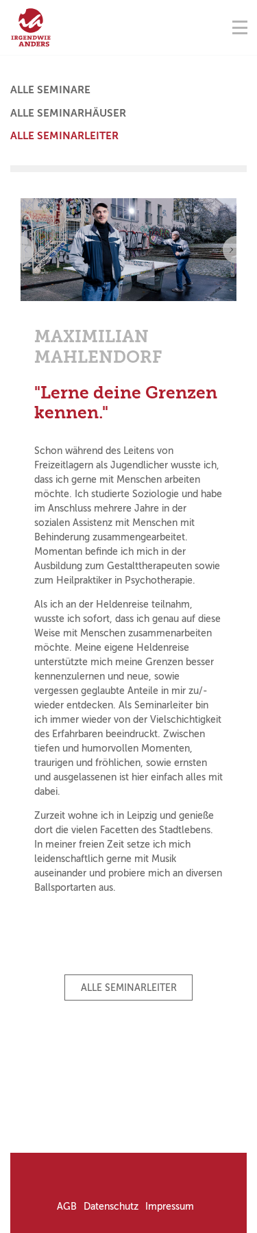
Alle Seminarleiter (64, 136)
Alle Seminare (50, 90)
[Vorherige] (20, 249)
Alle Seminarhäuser (68, 113)
